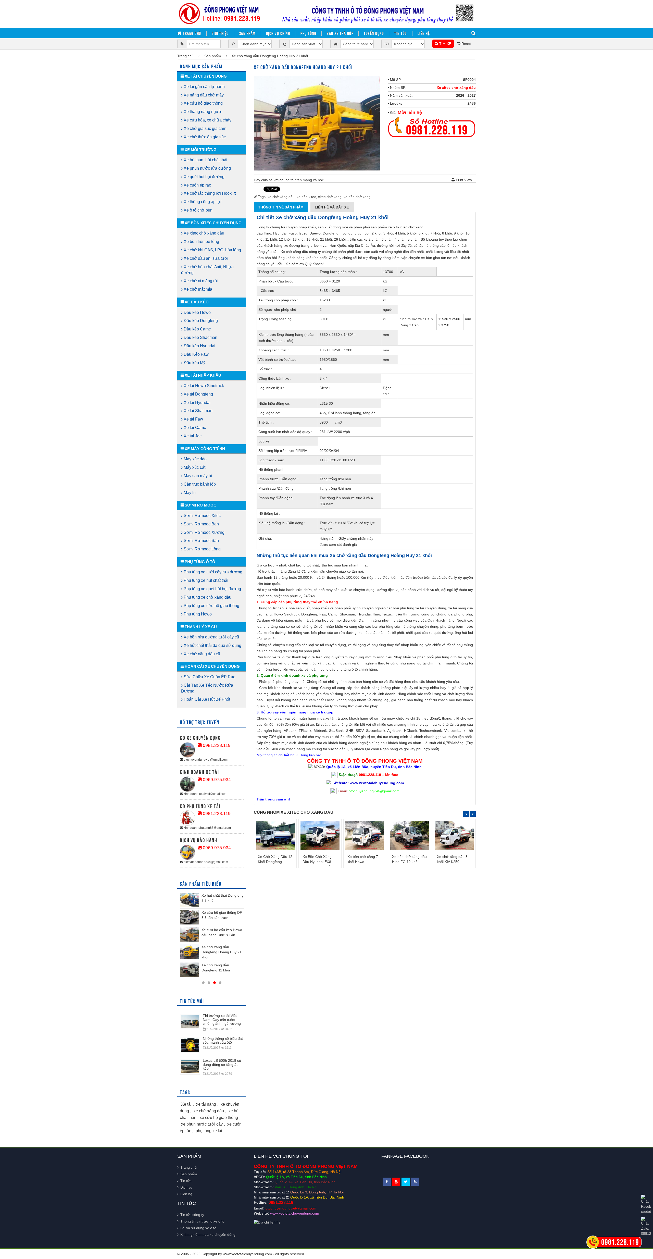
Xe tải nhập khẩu (202, 375)
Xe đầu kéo (196, 302)
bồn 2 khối (373, 233)
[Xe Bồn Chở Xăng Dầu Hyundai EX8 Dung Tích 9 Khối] (319, 835)
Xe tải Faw (193, 419)
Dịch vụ (186, 1187)
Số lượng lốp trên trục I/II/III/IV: (283, 451)
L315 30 (326, 403)
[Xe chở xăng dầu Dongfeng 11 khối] (189, 969)
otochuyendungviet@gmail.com (205, 759)
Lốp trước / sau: (271, 460)
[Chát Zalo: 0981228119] (646, 1226)
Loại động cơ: (269, 413)
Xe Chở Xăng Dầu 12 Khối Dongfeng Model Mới (275, 862)
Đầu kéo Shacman (200, 337)
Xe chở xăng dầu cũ (201, 654)
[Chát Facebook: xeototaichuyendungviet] (646, 1204)
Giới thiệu (220, 33)
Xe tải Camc (194, 427)
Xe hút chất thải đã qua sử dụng (212, 645)
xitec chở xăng (330, 197)
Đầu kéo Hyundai (199, 346)
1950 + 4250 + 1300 (336, 350)
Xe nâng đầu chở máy (203, 95)
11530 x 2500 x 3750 (449, 322)
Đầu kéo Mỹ (194, 363)
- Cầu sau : (267, 291)
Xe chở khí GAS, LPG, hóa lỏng (212, 250)
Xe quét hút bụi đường (203, 177)
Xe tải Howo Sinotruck (203, 386)
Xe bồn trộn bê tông (201, 241)
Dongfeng (330, 233)
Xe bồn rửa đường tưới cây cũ (211, 637)
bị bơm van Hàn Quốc (328, 245)
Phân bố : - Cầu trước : (277, 281)
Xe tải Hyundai (196, 402)
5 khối (412, 233)
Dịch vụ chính (278, 33)
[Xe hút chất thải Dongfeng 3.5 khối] (189, 900)
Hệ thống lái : (269, 513)
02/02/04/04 (329, 451)
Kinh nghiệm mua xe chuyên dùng (207, 1234)
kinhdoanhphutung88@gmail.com (207, 828)
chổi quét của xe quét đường (429, 633)
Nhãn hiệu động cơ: (274, 403)
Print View (463, 180)
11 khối (271, 239)
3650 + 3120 (330, 281)
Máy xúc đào (195, 459)
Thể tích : (266, 422)
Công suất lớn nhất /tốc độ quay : (285, 432)
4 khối (400, 233)
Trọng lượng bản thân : (338, 272)
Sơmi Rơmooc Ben (201, 524)
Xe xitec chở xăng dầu (456, 87)
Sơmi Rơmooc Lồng (202, 549)
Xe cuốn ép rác (197, 185)
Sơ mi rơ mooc (200, 505)
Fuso (292, 233)
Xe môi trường (200, 149)
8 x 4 (324, 378)
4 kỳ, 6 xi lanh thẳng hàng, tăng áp (347, 413)
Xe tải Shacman (197, 411)
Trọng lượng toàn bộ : (276, 319)
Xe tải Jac (192, 436)
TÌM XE (444, 44)
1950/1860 (328, 359)
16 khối (298, 239)
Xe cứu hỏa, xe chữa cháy (207, 120)
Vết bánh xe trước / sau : (278, 359)
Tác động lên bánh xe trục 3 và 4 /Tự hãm (346, 501)
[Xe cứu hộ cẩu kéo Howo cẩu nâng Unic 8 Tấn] (189, 934)
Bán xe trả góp (340, 33)
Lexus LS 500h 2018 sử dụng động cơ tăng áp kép (222, 1064)
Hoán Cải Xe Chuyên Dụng (212, 666)
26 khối (340, 239)
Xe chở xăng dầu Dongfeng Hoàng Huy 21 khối (222, 952)
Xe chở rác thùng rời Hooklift (209, 193)
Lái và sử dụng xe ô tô (198, 1228)
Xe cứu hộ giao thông (203, 103)
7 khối (435, 233)
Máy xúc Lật (194, 467)
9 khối (458, 233)
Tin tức (400, 33)
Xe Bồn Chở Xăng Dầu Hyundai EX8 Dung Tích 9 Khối (317, 862)
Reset (465, 44)
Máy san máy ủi (197, 476)
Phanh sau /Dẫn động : (277, 488)
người (387, 309)
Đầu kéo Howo (197, 312)
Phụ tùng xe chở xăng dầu (207, 597)
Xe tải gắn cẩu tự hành (204, 86)
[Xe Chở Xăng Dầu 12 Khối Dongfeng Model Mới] (275, 835)
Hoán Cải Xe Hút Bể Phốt (206, 699)
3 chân (387, 239)
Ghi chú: (265, 538)
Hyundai (279, 233)
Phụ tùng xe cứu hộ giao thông (211, 605)
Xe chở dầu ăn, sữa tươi (205, 258)
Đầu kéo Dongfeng (200, 320)
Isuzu (303, 233)
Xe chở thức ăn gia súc (204, 137)
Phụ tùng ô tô (199, 562)
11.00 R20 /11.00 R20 (337, 460)
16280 (325, 300)
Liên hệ (424, 33)
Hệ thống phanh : (272, 469)
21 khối (326, 239)
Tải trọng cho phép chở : (278, 300)
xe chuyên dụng (361, 590)
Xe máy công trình (204, 449)
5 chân (413, 239)
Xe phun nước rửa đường (207, 168)
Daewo (315, 233)
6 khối (423, 233)
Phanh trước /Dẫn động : (278, 479)
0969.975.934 (216, 779)
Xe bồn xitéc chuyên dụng (213, 223)
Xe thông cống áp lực (202, 202)
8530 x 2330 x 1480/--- (338, 334)
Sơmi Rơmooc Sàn (201, 540)
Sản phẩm (247, 33)
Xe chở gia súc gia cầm (204, 128)
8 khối (447, 233)
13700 (388, 272)
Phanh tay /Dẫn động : (276, 498)
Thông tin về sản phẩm (281, 207)
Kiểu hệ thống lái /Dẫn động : (281, 523)
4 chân (400, 239)
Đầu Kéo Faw (196, 354)
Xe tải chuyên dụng (205, 76)
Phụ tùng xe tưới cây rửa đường (212, 572)
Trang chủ (191, 33)
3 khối (388, 233)
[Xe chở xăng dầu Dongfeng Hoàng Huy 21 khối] (189, 951)
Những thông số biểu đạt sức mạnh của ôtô (223, 1040)
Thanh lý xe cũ (200, 627)
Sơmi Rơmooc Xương (203, 532)
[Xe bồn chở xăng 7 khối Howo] (364, 835)
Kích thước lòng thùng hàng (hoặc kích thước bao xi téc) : (285, 337)
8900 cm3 (331, 422)
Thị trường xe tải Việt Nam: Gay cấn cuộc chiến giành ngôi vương (222, 1020)
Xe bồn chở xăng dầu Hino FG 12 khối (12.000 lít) (409, 862)
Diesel (325, 388)
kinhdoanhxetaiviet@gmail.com (205, 794)
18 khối (312, 239)
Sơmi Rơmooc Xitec (202, 515)
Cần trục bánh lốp (199, 484)
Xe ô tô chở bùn (197, 210)
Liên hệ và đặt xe (332, 207)
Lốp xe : (264, 441)
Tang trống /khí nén (335, 479)
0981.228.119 (216, 745)
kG (401, 272)
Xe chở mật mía (197, 289)
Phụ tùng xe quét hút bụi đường (212, 589)
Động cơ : (387, 391)
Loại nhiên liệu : (271, 388)
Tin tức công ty (192, 1215)
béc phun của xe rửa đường (334, 633)
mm (468, 319)
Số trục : (265, 369)
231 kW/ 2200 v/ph (335, 432)
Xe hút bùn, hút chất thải (205, 160)
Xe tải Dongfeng (198, 394)
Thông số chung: (272, 272)
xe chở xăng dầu (281, 197)
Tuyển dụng (374, 33)
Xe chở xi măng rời (200, 281)
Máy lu (189, 492)
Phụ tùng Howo (197, 614)
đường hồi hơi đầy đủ (394, 245)
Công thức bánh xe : (274, 378)
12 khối (285, 239)
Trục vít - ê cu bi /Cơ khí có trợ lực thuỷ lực (347, 526)
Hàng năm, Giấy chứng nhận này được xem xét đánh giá (346, 541)
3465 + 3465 (330, 291)
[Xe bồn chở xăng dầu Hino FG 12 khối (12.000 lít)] (409, 835)
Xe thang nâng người (202, 111)
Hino (267, 233)
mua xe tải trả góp (332, 718)
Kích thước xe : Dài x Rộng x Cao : (416, 322)
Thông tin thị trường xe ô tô (202, 1221)
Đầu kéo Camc (197, 329)
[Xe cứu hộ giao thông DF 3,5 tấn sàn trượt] (189, 917)
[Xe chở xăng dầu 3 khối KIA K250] (454, 835)
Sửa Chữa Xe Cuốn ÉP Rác (209, 677)
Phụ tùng (308, 33)
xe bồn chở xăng (357, 197)
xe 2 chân (372, 239)
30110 (325, 319)
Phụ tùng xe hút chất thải (205, 580)
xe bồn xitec (306, 197)
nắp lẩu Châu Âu (361, 245)
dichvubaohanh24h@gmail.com (205, 862)
